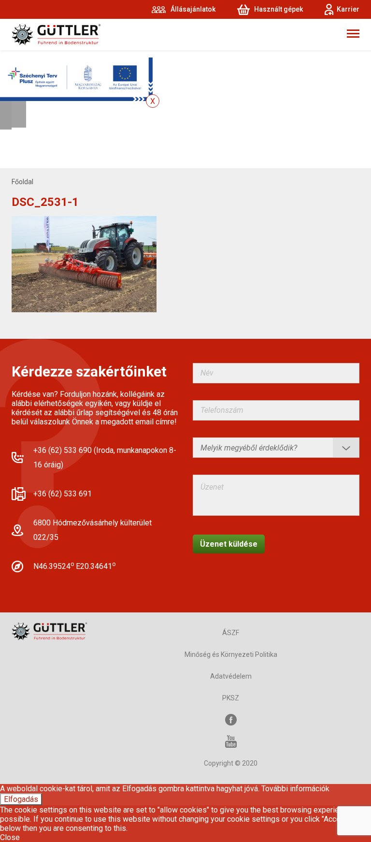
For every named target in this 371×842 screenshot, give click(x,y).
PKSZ (230, 698)
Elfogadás (21, 799)
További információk (295, 788)
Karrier (348, 9)
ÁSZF (230, 633)
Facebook (231, 720)
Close (10, 837)
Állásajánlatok (193, 9)
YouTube (231, 742)
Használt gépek (278, 9)
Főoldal (22, 182)
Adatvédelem (231, 676)
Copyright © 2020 (230, 763)
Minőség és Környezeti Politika (231, 654)
